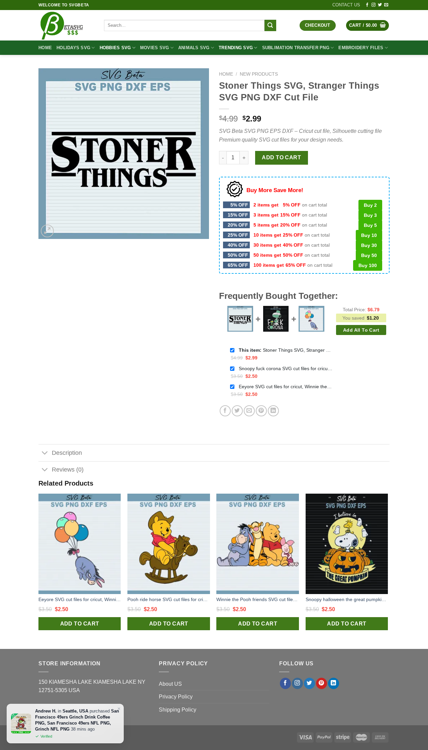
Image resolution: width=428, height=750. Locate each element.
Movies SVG (154, 47)
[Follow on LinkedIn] (333, 683)
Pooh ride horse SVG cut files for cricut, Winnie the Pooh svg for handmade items (168, 599)
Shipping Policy (177, 710)
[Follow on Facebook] (367, 5)
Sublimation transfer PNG (295, 47)
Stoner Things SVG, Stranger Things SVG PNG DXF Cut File (285, 350)
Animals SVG (194, 47)
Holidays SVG (73, 47)
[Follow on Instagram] (373, 5)
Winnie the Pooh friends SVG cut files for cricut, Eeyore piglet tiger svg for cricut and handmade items (257, 599)
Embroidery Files (360, 47)
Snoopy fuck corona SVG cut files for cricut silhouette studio (285, 368)
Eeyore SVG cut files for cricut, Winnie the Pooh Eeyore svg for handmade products (285, 386)
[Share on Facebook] (225, 410)
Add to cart (281, 157)
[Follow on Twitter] (380, 5)
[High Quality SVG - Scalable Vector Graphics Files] (66, 25)
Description (67, 452)
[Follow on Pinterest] (321, 683)
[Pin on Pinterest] (261, 410)
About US (170, 684)
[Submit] (270, 25)
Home (45, 47)
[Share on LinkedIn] (273, 410)
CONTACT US (346, 4)
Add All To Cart (361, 330)
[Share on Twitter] (237, 410)
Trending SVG (236, 47)
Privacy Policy (176, 696)
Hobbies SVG (115, 47)
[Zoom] (47, 231)
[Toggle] (44, 453)
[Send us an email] (386, 5)
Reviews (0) (68, 469)
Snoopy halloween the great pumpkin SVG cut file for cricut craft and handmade (347, 599)
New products (259, 74)
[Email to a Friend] (249, 410)
